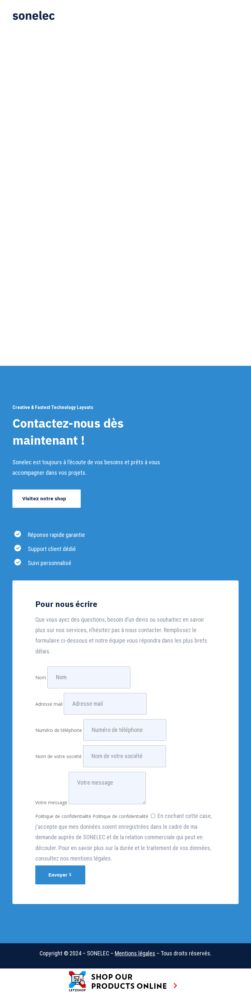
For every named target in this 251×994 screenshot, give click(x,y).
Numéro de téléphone (58, 730)
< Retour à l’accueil (37, 33)
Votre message (51, 802)
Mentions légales (135, 953)
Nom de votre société (58, 756)
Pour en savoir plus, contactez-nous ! (66, 315)
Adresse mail (48, 704)
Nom (40, 677)
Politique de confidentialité (63, 816)
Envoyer (57, 875)
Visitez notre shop (44, 498)
